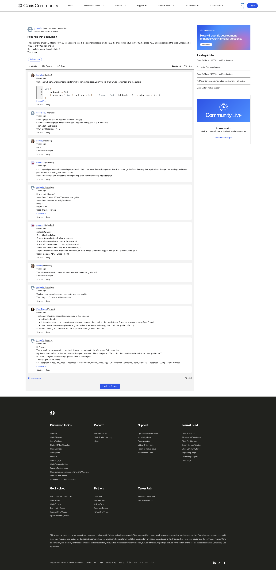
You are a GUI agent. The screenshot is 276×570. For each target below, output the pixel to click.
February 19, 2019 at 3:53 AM (46, 31)
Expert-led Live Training (191, 445)
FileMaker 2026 (100, 433)
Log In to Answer (110, 386)
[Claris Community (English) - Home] (38, 6)
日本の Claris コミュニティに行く (140, 562)
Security (53, 456)
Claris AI (53, 433)
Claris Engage (55, 460)
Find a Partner (99, 500)
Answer (49, 66)
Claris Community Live (59, 464)
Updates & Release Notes (148, 433)
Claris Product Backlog (103, 437)
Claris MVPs (55, 500)
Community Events (57, 508)
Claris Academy (188, 433)
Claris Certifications (189, 441)
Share (63, 66)
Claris (52, 413)
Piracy (121, 562)
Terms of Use (91, 562)
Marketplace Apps (145, 453)
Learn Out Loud (56, 441)
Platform (118, 5)
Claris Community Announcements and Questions (69, 472)
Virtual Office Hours (145, 445)
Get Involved (190, 5)
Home (70, 5)
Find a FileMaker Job (146, 500)
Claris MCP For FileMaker (60, 445)
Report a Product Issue (59, 468)
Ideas (96, 441)
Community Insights (190, 456)
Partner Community (101, 512)
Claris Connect (56, 449)
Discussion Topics (92, 5)
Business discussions (58, 476)
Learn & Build (164, 5)
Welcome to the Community (61, 496)
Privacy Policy (111, 562)
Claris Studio (55, 453)
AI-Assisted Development (192, 437)
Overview (98, 496)
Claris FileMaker (56, 437)
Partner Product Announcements (63, 479)
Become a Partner (101, 508)
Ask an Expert (99, 504)
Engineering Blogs (189, 453)
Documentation (144, 441)
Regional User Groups (58, 512)
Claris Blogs (186, 460)
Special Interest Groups (59, 516)
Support (140, 5)
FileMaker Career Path (146, 496)
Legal (101, 562)
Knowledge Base (144, 437)
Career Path (216, 5)
